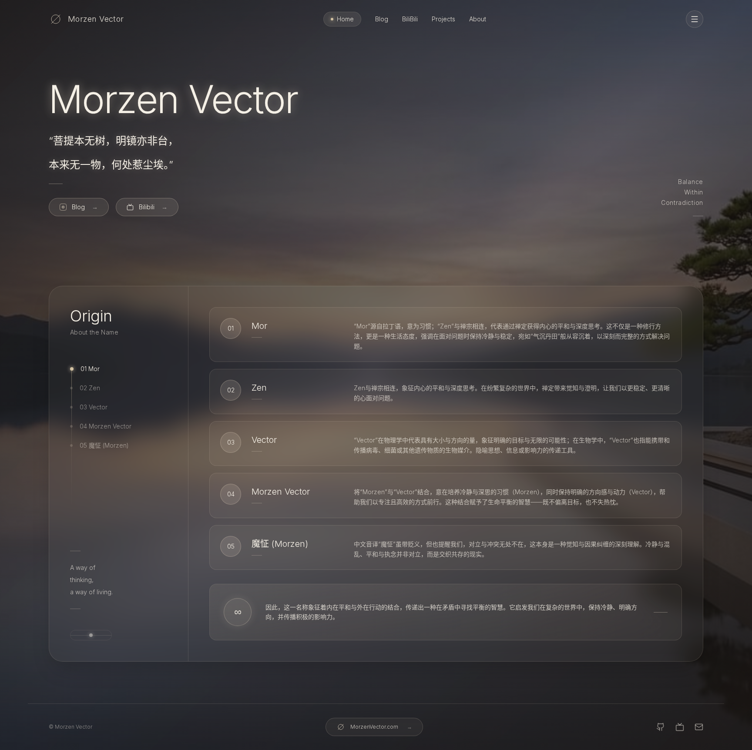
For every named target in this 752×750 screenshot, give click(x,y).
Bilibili (153, 207)
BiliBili (410, 19)
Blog (381, 19)
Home (345, 19)
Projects (443, 19)
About (477, 19)
